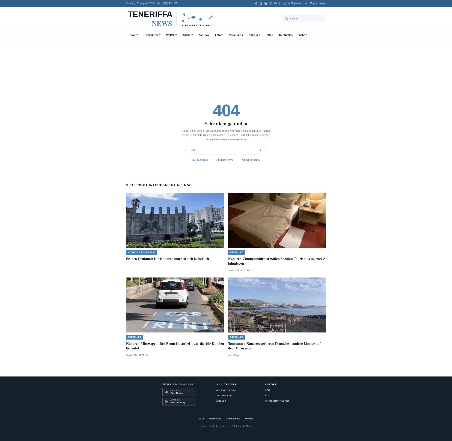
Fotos (218, 34)
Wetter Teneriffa (251, 159)
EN (170, 3)
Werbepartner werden (277, 400)
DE (165, 3)
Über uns (221, 400)
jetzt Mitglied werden (315, 3)
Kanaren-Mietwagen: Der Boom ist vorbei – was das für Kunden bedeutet (175, 346)
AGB (201, 418)
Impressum (215, 418)
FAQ (267, 390)
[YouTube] (275, 3)
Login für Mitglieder (291, 3)
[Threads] (261, 3)
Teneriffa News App (177, 384)
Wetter (170, 34)
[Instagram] (270, 3)
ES (175, 3)
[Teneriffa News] (172, 18)
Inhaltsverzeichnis (226, 390)
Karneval (203, 34)
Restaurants (235, 34)
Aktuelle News (224, 159)
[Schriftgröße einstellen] (158, 3)
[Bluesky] (265, 3)
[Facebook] (256, 3)
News (132, 34)
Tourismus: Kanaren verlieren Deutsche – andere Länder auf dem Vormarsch (274, 346)
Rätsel (269, 34)
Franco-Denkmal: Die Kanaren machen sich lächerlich (167, 258)
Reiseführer (151, 34)
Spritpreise (286, 34)
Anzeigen (254, 34)
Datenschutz (233, 418)
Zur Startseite (200, 159)
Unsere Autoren (224, 395)
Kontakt (269, 395)
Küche (186, 34)
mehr (301, 34)
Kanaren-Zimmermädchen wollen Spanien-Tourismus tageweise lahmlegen (276, 261)
